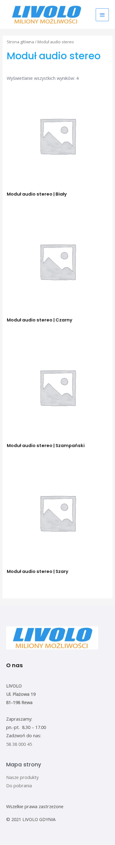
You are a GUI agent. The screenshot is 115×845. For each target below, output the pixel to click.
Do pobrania (19, 785)
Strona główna (20, 42)
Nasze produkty (22, 777)
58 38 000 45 (19, 744)
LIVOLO (14, 686)
